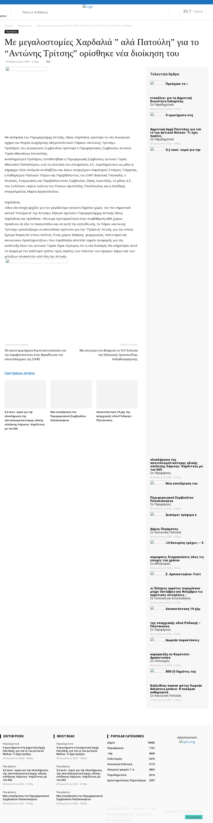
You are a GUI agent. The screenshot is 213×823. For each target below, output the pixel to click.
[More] (47, 325)
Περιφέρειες (24, 25)
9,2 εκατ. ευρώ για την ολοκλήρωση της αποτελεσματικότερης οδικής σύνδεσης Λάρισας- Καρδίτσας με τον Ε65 (25, 420)
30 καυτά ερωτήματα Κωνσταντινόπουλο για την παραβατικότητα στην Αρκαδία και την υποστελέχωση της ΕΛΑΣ (35, 355)
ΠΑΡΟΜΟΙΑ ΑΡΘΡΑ (20, 373)
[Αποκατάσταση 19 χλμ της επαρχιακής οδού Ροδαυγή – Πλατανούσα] (117, 394)
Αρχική (9, 25)
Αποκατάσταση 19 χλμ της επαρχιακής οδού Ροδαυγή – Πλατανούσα (114, 416)
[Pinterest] (28, 325)
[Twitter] (18, 325)
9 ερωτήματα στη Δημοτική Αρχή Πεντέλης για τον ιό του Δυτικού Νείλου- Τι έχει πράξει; (24, 751)
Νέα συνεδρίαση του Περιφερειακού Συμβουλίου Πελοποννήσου (68, 416)
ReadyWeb (194, 817)
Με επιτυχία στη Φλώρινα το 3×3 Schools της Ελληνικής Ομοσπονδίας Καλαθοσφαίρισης (109, 355)
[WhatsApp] (37, 325)
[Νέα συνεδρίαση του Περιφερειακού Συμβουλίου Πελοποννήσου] (71, 394)
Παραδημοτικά (11, 743)
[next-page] (8, 436)
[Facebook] (174, 12)
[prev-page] (6, 436)
